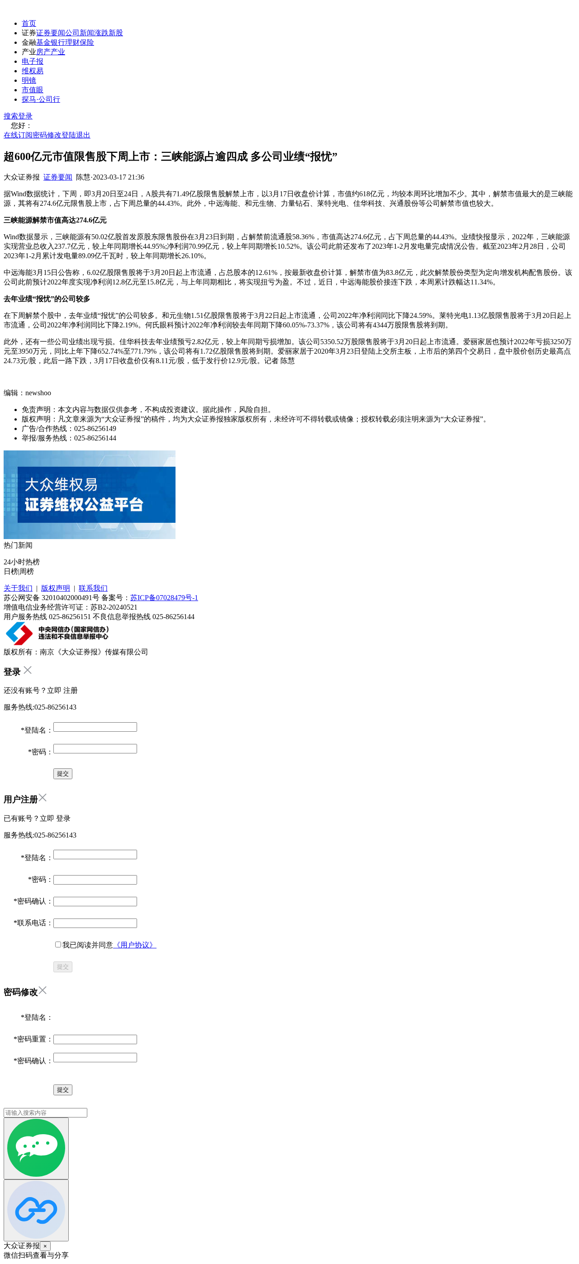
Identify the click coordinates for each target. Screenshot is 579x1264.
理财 (72, 42)
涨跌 (101, 33)
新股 (116, 33)
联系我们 (93, 588)
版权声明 (55, 588)
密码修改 (47, 135)
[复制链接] (36, 1210)
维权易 (32, 71)
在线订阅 (18, 135)
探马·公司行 (41, 99)
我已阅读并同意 (109, 945)
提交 (63, 966)
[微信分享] (36, 1148)
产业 (58, 52)
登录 (25, 116)
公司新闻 (79, 33)
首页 (29, 23)
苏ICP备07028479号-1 (164, 597)
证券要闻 (50, 33)
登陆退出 (76, 135)
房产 (43, 52)
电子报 (32, 61)
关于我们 (18, 588)
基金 (43, 42)
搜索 (11, 116)
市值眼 (32, 90)
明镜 (29, 80)
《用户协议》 (135, 945)
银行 (58, 42)
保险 (87, 42)
